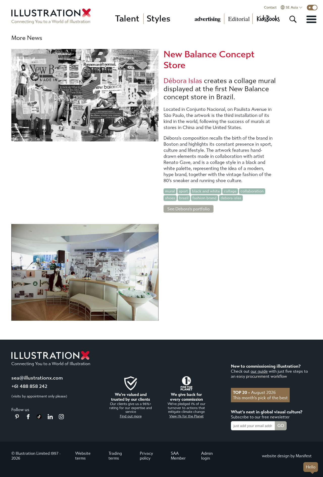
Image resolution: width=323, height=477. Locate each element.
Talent (127, 18)
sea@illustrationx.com (37, 378)
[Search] (293, 19)
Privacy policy (146, 456)
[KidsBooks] (268, 19)
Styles (158, 18)
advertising (207, 19)
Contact (270, 7)
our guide (259, 371)
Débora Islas (183, 81)
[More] (311, 19)
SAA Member (178, 456)
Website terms (83, 456)
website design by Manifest (287, 456)
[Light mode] (312, 7)
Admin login (207, 456)
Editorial (239, 19)
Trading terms (115, 456)
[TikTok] (39, 417)
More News (26, 37)
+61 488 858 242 (29, 386)
